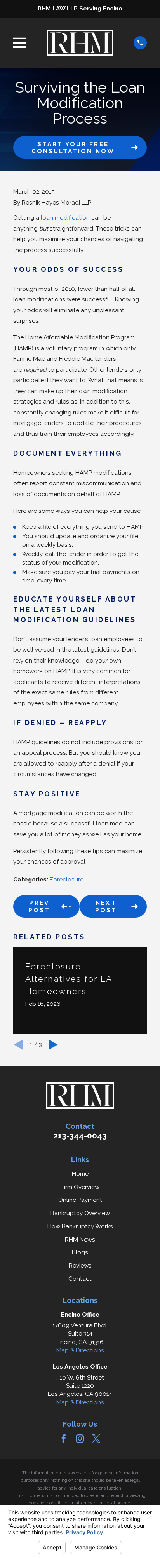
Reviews (80, 1265)
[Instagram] (80, 1438)
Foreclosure (66, 879)
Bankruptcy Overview (80, 1213)
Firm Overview (80, 1187)
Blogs (80, 1252)
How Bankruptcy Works (80, 1226)
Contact (80, 1278)
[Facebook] (63, 1438)
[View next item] (53, 1044)
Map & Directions (80, 1350)
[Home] (80, 43)
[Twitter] (96, 1438)
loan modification (65, 217)
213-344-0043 (80, 1135)
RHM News (80, 1239)
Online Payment (80, 1199)
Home (80, 1173)
